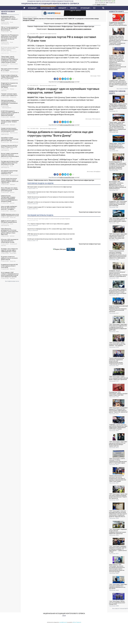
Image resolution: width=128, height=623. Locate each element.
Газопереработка (14, 79)
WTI (107, 2)
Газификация (13, 97)
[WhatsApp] (70, 79)
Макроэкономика (14, 175)
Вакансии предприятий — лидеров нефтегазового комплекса (69, 29)
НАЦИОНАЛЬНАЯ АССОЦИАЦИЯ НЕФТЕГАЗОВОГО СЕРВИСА (64, 613)
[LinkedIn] (63, 79)
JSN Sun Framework (77, 622)
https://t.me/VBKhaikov (76, 23)
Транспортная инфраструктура (84, 26)
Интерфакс (97, 171)
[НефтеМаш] (64, 13)
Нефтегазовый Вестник (66, 82)
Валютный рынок (14, 71)
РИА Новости (96, 119)
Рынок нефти (13, 211)
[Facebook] (55, 79)
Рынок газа (12, 217)
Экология (12, 192)
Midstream (12, 117)
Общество (12, 269)
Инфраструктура (67, 26)
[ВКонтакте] (57, 79)
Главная (30, 26)
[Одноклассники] (60, 79)
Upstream (12, 203)
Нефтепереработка (6, 107)
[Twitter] (65, 79)
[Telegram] (68, 79)
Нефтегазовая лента (41, 26)
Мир (11, 31)
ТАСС (98, 76)
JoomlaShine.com (63, 622)
